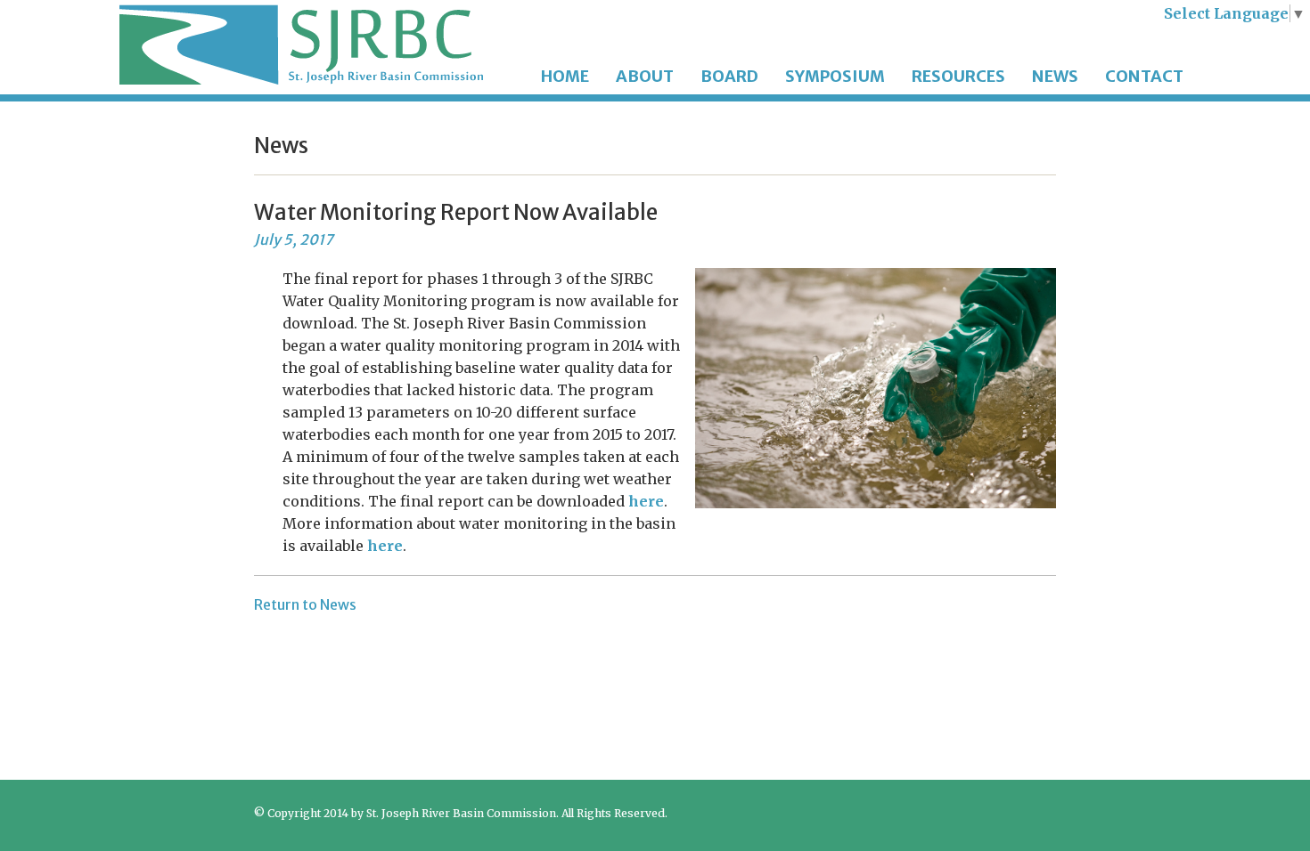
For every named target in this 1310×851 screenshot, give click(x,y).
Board (729, 76)
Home (565, 76)
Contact (1144, 76)
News (1055, 76)
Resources (958, 76)
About (645, 76)
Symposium (835, 76)
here (646, 501)
